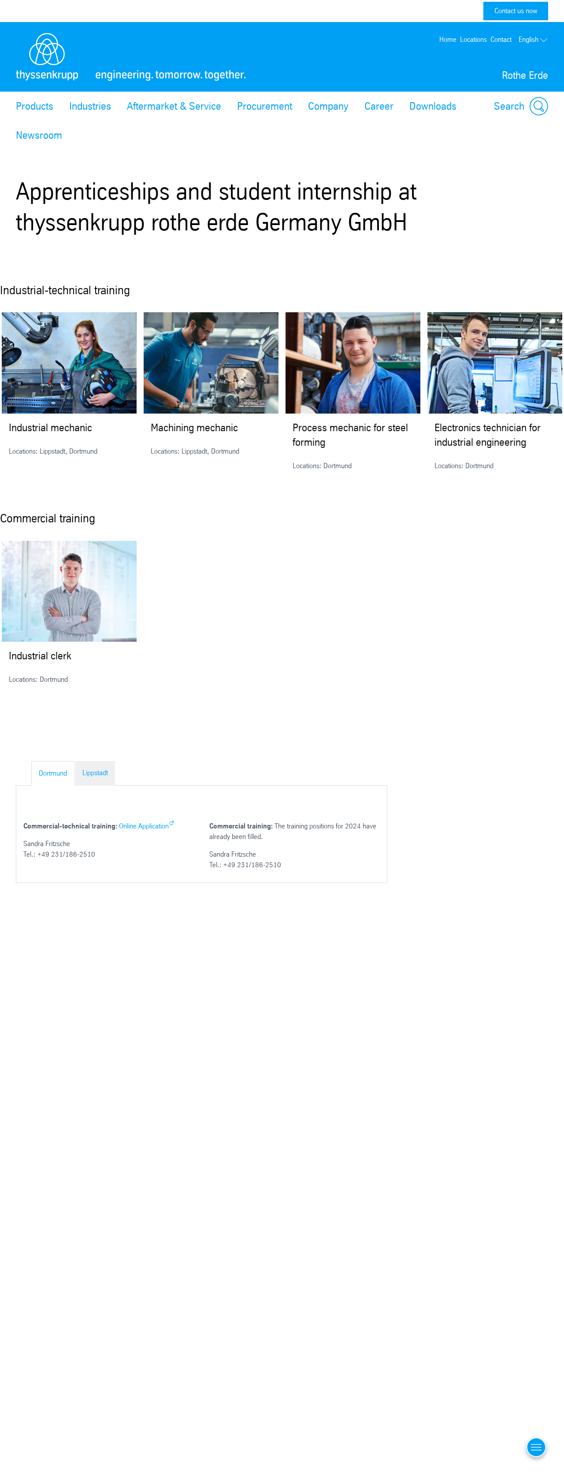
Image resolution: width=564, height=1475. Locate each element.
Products (34, 106)
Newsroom (39, 135)
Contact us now (515, 11)
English (528, 39)
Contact (501, 39)
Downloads (432, 106)
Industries (90, 106)
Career (378, 106)
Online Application (144, 826)
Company (328, 106)
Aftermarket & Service (174, 106)
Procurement (264, 106)
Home (447, 39)
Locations (473, 39)
